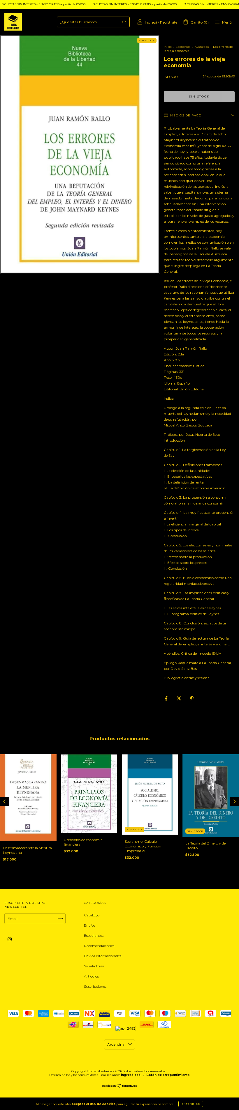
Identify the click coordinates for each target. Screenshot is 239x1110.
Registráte (168, 22)
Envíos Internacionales (102, 956)
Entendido (191, 1103)
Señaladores (94, 966)
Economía (183, 47)
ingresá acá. (131, 1075)
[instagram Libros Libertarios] (9, 939)
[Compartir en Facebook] (166, 698)
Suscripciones (95, 986)
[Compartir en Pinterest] (191, 698)
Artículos (91, 976)
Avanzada (202, 47)
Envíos (89, 925)
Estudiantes (93, 935)
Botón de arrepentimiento (168, 1075)
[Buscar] (124, 22)
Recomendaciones (99, 945)
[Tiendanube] (119, 1086)
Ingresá (151, 22)
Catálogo (91, 915)
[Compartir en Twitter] (179, 698)
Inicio (168, 47)
